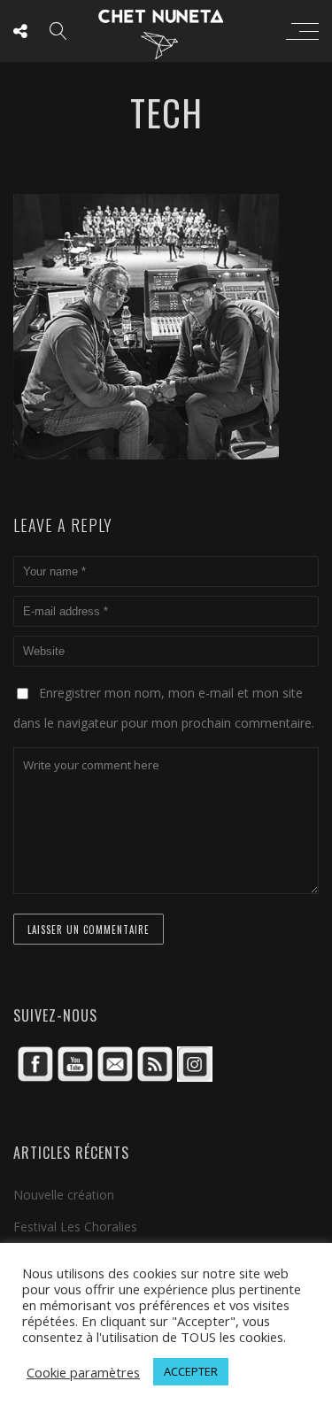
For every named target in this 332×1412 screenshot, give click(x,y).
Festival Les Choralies (75, 1226)
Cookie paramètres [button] (83, 1372)
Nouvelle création (63, 1194)
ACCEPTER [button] (191, 1371)
